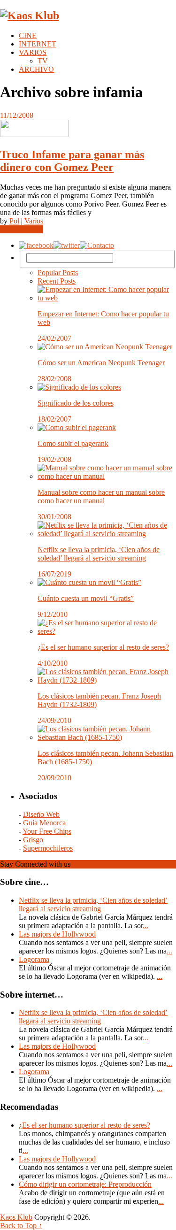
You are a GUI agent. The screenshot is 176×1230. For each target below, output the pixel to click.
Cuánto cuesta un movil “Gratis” (86, 598)
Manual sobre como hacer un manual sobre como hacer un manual (101, 496)
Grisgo (33, 840)
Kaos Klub (16, 1217)
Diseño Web (41, 814)
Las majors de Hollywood (57, 934)
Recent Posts (57, 281)
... (145, 926)
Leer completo (21, 229)
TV (43, 61)
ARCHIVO (36, 69)
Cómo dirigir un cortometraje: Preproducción (85, 1184)
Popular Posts (58, 273)
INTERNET (37, 44)
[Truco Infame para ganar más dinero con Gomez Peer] (88, 129)
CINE (28, 35)
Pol (14, 221)
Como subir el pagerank (73, 443)
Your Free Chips (47, 831)
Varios (33, 221)
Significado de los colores (76, 403)
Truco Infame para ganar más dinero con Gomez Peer (72, 160)
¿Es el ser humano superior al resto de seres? (103, 647)
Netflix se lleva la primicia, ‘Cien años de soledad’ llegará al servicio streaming (99, 554)
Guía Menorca (44, 823)
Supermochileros (48, 848)
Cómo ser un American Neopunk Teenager (101, 363)
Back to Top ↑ (21, 1226)
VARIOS (32, 52)
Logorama (34, 959)
